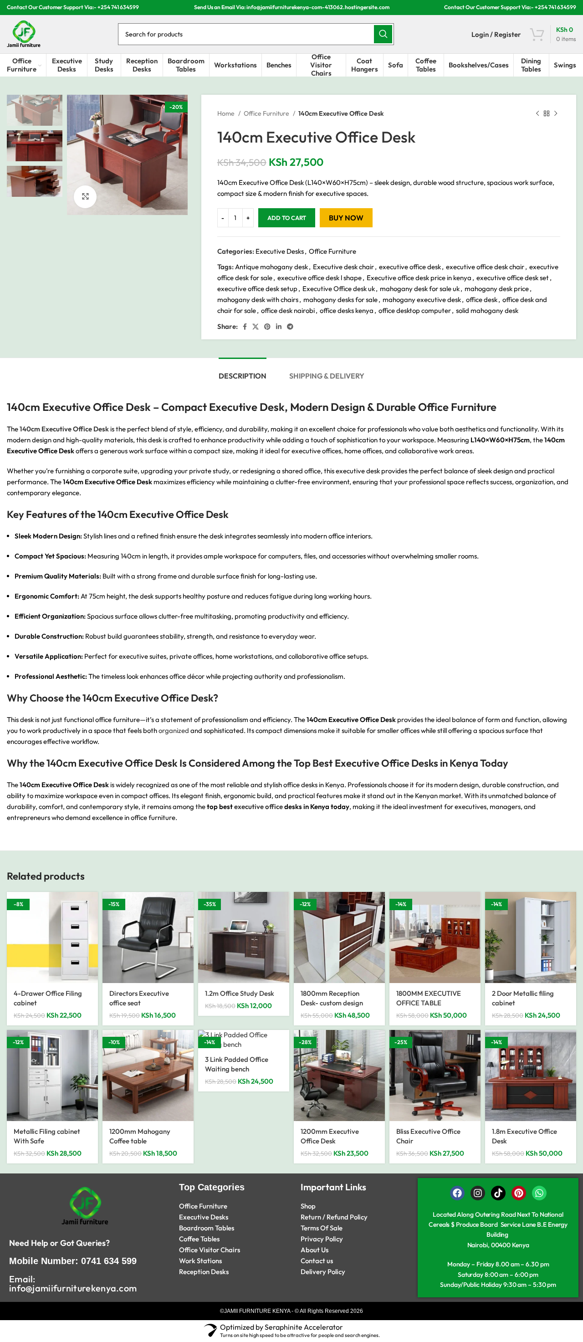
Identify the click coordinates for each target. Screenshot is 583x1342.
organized (173, 730)
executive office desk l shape (319, 277)
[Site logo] (24, 33)
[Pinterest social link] (267, 327)
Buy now (346, 217)
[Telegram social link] (290, 327)
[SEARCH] (383, 34)
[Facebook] (457, 1193)
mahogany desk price (497, 288)
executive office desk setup (257, 288)
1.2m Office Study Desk (239, 993)
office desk (481, 299)
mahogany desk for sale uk (420, 288)
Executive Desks (280, 251)
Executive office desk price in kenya (419, 277)
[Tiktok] (498, 1193)
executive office (258, 806)
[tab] (242, 371)
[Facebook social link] (245, 327)
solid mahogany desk (487, 310)
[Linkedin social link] (278, 327)
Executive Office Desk (163, 697)
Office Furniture (267, 113)
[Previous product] (537, 113)
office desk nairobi (288, 310)
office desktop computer (414, 310)
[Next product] (555, 113)
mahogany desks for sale (340, 299)
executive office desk (410, 266)
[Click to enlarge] (85, 196)
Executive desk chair (343, 266)
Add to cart (286, 217)
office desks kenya (346, 310)
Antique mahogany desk (271, 266)
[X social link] (255, 327)
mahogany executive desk (422, 299)
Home (226, 113)
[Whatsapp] (539, 1193)
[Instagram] (477, 1193)
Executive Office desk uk (338, 288)
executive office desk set (512, 277)
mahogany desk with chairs (257, 299)
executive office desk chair (485, 266)
